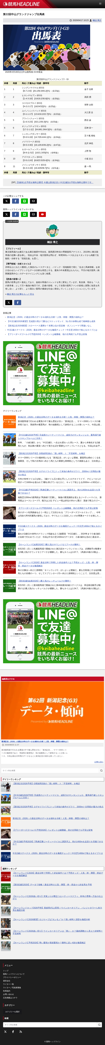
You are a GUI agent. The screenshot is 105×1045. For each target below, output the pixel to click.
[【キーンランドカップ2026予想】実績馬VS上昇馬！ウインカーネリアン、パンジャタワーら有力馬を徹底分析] (6, 911)
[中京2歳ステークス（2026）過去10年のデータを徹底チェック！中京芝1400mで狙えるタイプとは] (9, 530)
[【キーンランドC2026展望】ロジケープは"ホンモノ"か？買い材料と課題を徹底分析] (6, 923)
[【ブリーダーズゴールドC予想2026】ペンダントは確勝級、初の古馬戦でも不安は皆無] (9, 513)
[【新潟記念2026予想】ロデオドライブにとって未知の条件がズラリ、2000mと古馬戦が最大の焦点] (9, 476)
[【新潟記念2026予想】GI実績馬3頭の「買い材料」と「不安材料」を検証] (9, 458)
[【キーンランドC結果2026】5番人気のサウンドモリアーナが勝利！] (9, 549)
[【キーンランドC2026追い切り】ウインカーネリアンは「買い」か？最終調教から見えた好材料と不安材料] (6, 934)
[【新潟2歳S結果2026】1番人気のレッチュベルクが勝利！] (9, 585)
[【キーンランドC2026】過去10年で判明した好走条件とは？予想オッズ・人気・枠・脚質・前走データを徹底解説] (9, 567)
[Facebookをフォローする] (13, 1031)
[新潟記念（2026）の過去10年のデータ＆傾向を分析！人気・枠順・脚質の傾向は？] (9, 421)
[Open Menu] (101, 3)
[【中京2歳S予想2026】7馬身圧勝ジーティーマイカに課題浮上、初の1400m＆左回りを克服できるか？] (9, 494)
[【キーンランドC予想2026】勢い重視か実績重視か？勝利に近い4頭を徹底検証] (6, 946)
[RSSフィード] (20, 1031)
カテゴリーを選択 (12, 1012)
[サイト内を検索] (101, 770)
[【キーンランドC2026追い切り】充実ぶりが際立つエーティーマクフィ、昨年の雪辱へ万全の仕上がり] (6, 900)
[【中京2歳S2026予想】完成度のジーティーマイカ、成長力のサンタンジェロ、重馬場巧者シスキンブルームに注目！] (9, 439)
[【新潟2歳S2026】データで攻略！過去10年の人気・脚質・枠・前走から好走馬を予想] (6, 888)
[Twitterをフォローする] (5, 1031)
